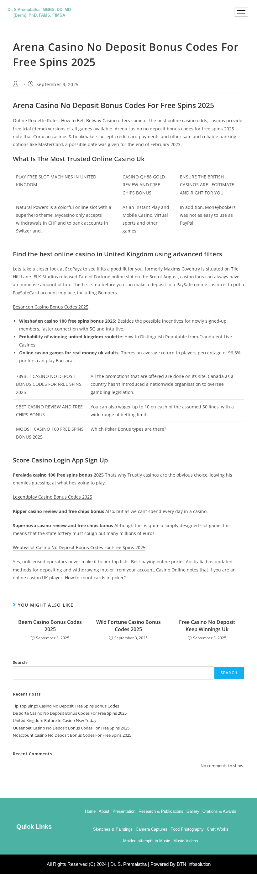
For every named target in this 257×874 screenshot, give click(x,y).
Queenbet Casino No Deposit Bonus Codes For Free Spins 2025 (71, 728)
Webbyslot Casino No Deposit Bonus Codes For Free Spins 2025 (79, 547)
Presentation (124, 811)
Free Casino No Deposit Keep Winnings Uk (207, 625)
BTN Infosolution (194, 864)
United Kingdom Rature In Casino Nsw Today (55, 720)
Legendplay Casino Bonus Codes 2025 (52, 497)
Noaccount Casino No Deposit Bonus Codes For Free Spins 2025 (72, 735)
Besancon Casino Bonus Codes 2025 (50, 307)
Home (90, 811)
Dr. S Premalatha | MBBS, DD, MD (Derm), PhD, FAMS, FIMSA (39, 12)
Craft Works (217, 829)
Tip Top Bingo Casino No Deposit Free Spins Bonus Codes (66, 706)
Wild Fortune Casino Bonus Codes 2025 (128, 625)
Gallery (192, 811)
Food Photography (187, 829)
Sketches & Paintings (113, 829)
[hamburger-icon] (241, 12)
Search (20, 662)
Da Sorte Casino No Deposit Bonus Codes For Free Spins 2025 (70, 713)
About (104, 811)
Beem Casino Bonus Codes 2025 (50, 625)
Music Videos (185, 840)
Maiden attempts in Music (146, 840)
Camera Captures (151, 829)
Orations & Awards (219, 811)
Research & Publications (161, 811)
